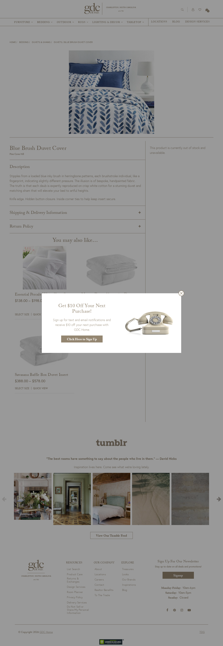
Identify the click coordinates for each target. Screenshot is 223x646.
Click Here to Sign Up (82, 339)
